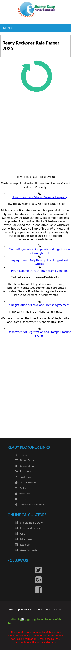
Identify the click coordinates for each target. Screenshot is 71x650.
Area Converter (29, 550)
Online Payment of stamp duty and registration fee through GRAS (39, 251)
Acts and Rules (28, 482)
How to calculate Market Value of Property (39, 197)
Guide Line (25, 476)
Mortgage (26, 539)
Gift (22, 533)
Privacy (23, 499)
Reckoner (25, 471)
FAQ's (22, 487)
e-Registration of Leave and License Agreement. (39, 305)
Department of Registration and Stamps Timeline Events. (39, 333)
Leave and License (30, 528)
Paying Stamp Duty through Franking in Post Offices (39, 261)
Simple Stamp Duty (31, 522)
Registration (26, 465)
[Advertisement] (35, 132)
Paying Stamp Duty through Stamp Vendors (39, 270)
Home (23, 454)
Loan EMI (25, 544)
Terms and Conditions (32, 504)
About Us (24, 493)
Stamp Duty (27, 460)
